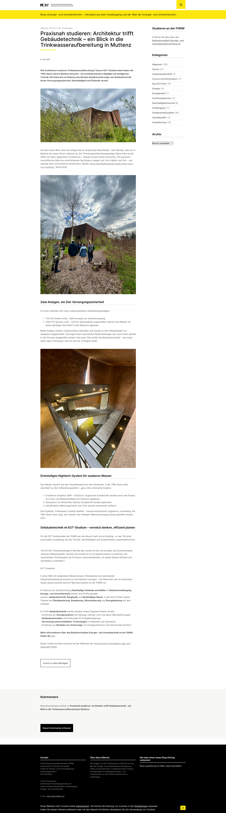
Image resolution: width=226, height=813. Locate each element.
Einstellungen (141, 806)
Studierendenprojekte (163, 112)
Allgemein (157, 64)
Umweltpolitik (159, 117)
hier (53, 636)
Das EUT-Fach (159, 83)
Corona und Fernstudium (164, 79)
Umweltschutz (159, 122)
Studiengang (158, 108)
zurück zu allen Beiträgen (55, 663)
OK (183, 808)
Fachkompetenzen (161, 98)
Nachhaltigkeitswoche (163, 103)
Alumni (155, 69)
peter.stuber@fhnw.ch (55, 796)
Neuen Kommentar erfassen (57, 728)
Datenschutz (82, 806)
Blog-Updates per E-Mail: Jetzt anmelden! (160, 765)
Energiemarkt (159, 93)
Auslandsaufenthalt (162, 74)
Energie (156, 88)
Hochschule (100, 643)
